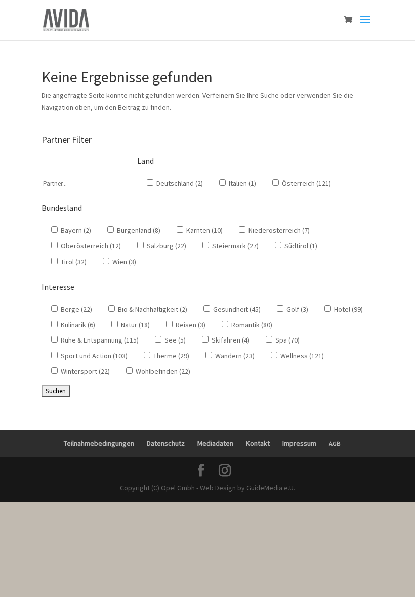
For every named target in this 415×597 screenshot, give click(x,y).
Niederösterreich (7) (278, 230)
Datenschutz (166, 443)
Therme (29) (170, 355)
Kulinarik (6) (77, 324)
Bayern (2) (75, 230)
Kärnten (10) (204, 230)
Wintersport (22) (84, 371)
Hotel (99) (348, 309)
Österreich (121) (305, 183)
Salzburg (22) (165, 245)
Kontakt (258, 443)
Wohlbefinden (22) (162, 371)
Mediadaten (215, 443)
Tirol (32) (73, 261)
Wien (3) (123, 261)
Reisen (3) (189, 324)
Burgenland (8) (137, 230)
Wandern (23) (234, 355)
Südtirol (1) (300, 245)
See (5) (174, 340)
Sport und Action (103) (93, 355)
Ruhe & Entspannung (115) (99, 340)
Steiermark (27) (235, 245)
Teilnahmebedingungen (99, 443)
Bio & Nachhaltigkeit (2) (151, 309)
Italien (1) (241, 183)
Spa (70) (287, 340)
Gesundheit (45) (236, 309)
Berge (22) (75, 309)
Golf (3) (296, 309)
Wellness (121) (301, 355)
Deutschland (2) (179, 183)
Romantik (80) (251, 324)
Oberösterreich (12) (90, 245)
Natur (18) (134, 324)
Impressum (299, 443)
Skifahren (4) (230, 340)
